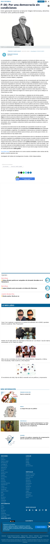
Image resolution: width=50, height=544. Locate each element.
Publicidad (36, 535)
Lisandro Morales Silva (7, 294)
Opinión (4, 275)
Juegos (27, 491)
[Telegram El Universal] (26, 510)
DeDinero (28, 488)
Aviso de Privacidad (44, 535)
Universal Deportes (5, 483)
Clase (2, 505)
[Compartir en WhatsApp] (24, 173)
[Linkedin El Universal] (46, 510)
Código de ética (24, 535)
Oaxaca (27, 459)
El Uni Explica (4, 465)
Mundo (2, 470)
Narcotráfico (4, 476)
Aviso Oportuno (29, 477)
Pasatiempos (29, 492)
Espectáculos (4, 484)
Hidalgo (27, 462)
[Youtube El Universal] (36, 510)
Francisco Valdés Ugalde (14, 51)
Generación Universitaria (29, 482)
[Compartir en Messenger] (26, 173)
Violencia (31, 535)
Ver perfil (9, 55)
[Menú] (48, 1)
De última (3, 497)
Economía (3, 481)
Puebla (27, 461)
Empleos (28, 478)
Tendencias (3, 489)
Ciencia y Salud (4, 490)
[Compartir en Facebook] (19, 173)
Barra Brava (4, 278)
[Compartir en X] (21, 173)
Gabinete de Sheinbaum (4, 468)
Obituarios (28, 480)
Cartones (3, 479)
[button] (41, 1)
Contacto (40, 537)
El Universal (5, 166)
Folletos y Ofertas (30, 475)
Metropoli (3, 473)
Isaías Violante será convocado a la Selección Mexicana (20, 288)
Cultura (2, 486)
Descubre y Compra (30, 473)
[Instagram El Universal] (39, 510)
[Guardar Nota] (31, 173)
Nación (2, 457)
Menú (2, 495)
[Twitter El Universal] (32, 510)
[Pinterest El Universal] (42, 510)
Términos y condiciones (31, 537)
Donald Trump (4, 472)
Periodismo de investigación (4, 463)
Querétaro (28, 464)
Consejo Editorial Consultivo (13, 535)
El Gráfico (28, 484)
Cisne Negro (4, 516)
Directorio (4, 535)
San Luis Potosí (29, 465)
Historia (9, 537)
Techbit (2, 494)
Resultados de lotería (29, 496)
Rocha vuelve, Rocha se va (11, 296)
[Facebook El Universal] (29, 510)
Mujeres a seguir (5, 461)
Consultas (3, 501)
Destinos (3, 498)
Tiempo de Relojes (5, 514)
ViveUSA (28, 489)
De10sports (28, 486)
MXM (2, 492)
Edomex (28, 457)
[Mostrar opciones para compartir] (49, 6)
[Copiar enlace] (28, 173)
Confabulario (4, 487)
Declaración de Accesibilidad (18, 537)
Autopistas (3, 500)
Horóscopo (28, 494)
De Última (3, 510)
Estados (3, 475)
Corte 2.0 (3, 459)
